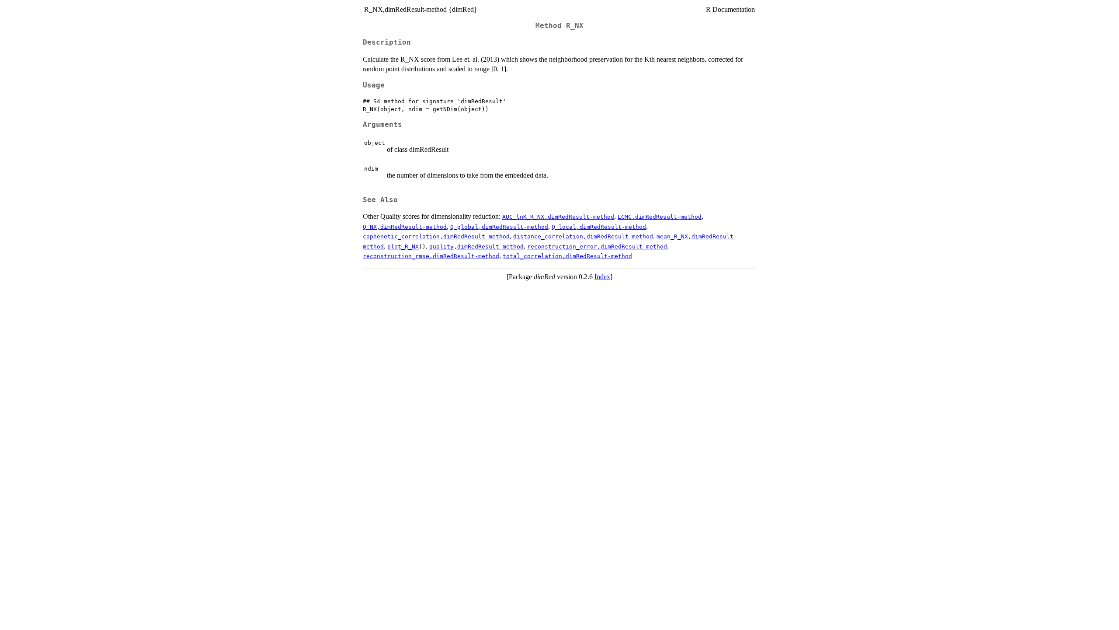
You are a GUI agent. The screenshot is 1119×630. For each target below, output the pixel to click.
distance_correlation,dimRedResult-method (583, 236)
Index (602, 276)
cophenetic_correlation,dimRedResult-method (436, 236)
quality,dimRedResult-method (476, 246)
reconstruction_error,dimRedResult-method (597, 246)
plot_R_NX (403, 246)
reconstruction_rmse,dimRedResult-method (431, 256)
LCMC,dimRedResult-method (660, 217)
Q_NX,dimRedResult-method (405, 227)
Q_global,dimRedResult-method (499, 227)
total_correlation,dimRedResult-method (567, 256)
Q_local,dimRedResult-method (599, 227)
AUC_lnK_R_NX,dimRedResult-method (558, 217)
